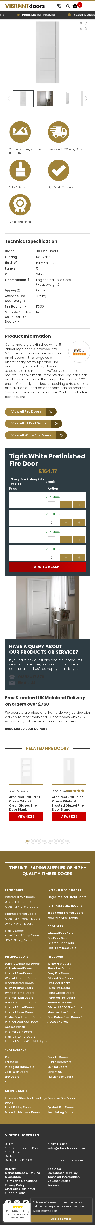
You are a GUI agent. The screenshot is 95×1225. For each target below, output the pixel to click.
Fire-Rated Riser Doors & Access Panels (65, 1019)
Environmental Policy (63, 1173)
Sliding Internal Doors (20, 1036)
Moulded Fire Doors (61, 1012)
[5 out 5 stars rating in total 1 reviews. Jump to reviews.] (76, 791)
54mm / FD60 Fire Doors (65, 1007)
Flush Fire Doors (59, 988)
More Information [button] (45, 1211)
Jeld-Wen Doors (16, 1072)
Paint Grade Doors (61, 993)
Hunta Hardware (59, 1062)
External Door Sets (61, 943)
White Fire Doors (59, 963)
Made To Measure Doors (22, 1112)
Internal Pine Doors (18, 973)
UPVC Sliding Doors (19, 940)
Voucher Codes (59, 1181)
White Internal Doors (19, 993)
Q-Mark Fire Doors (61, 1107)
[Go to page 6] (56, 841)
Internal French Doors (65, 906)
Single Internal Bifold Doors (67, 897)
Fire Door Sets (57, 938)
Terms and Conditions (21, 1181)
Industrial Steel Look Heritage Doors (26, 1100)
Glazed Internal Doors (20, 1002)
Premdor (11, 1081)
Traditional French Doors (65, 913)
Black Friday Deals (18, 1107)
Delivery (10, 1169)
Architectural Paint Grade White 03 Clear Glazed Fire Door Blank (24, 803)
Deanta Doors (58, 1057)
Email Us (27, 682)
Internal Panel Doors (19, 1007)
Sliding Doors (14, 930)
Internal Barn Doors (18, 1032)
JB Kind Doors (47, 251)
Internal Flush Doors (19, 998)
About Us (54, 1169)
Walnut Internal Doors (20, 978)
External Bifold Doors (20, 897)
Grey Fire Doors (59, 973)
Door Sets (55, 926)
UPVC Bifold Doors (18, 902)
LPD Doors (12, 1077)
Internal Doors (16, 957)
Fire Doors (56, 957)
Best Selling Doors (60, 1112)
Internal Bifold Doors (64, 890)
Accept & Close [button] (61, 1219)
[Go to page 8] (67, 841)
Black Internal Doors (19, 983)
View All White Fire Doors (31, 435)
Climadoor (13, 1057)
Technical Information (64, 1177)
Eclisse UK (12, 1062)
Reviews (53, 1185)
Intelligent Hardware (19, 1067)
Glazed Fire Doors (60, 978)
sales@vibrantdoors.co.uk (66, 1148)
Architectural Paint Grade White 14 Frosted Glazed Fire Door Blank (68, 803)
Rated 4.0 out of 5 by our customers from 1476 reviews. (17, 1214)
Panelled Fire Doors (61, 998)
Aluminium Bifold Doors (21, 907)
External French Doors (20, 914)
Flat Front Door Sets (62, 948)
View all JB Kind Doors (29, 423)
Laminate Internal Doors (22, 963)
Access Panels (15, 1027)
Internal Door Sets (60, 933)
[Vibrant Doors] (30, 6)
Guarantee (13, 1177)
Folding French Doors (63, 917)
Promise (34, 15)
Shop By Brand (15, 1050)
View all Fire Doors (26, 411)
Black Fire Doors (59, 968)
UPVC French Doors (19, 923)
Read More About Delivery (26, 728)
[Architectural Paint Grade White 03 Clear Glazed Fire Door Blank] (26, 771)
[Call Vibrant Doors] (59, 6)
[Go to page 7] (62, 841)
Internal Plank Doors (19, 1012)
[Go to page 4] (44, 841)
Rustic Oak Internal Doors (23, 1017)
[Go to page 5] (50, 841)
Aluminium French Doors (22, 919)
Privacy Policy (15, 1185)
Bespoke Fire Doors (61, 1098)
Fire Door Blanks (59, 983)
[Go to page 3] (39, 841)
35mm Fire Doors (60, 1002)
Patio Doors (14, 890)
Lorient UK (55, 1072)
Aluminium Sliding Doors (22, 935)
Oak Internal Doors (18, 968)
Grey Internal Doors (19, 988)
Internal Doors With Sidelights (26, 1041)
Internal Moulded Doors (21, 1022)
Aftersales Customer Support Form (20, 1191)
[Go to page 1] (27, 841)
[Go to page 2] (33, 841)
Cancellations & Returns (22, 1173)
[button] (83, 26)
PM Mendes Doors (60, 1077)
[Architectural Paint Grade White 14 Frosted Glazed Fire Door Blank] (69, 771)
